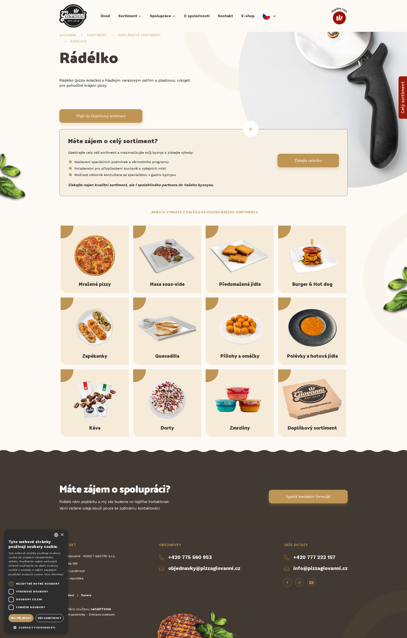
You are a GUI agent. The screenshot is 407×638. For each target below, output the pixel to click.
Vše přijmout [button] (21, 618)
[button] (36, 627)
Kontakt (225, 16)
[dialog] (36, 582)
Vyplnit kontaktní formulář (308, 496)
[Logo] (73, 16)
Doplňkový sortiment (139, 35)
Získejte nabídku (308, 160)
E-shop (248, 16)
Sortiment (127, 16)
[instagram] (299, 582)
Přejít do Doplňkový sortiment (100, 116)
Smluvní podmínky (72, 614)
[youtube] (311, 582)
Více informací (53, 574)
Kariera (86, 595)
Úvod (105, 16)
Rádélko (78, 41)
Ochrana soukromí (102, 614)
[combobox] (56, 535)
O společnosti (197, 16)
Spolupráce (160, 16)
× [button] (62, 534)
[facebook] (287, 582)
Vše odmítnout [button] (49, 618)
